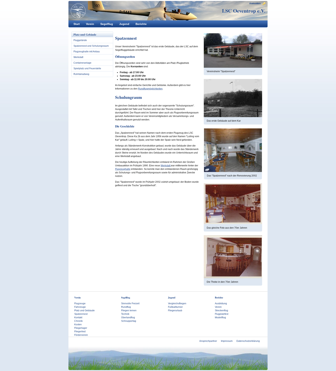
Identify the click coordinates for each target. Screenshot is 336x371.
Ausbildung (221, 303)
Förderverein (81, 335)
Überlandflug (128, 317)
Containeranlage (82, 62)
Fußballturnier (175, 307)
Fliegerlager (80, 328)
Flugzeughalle (122, 169)
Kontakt (78, 317)
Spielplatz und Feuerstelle (87, 68)
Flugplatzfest (221, 314)
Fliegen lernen (128, 310)
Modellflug (220, 317)
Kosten (78, 324)
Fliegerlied (80, 331)
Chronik (78, 321)
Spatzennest (81, 314)
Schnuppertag (128, 321)
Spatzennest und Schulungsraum (91, 46)
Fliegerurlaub (175, 310)
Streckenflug (221, 310)
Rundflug (126, 307)
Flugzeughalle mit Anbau (87, 51)
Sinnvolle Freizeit (130, 303)
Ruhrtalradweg (81, 74)
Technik (125, 314)
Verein (218, 307)
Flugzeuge (80, 303)
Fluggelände (80, 40)
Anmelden (255, 3)
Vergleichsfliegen (177, 303)
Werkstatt (78, 57)
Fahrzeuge (80, 307)
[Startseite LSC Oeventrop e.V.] (77, 11)
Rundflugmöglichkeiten (150, 88)
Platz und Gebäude (84, 310)
